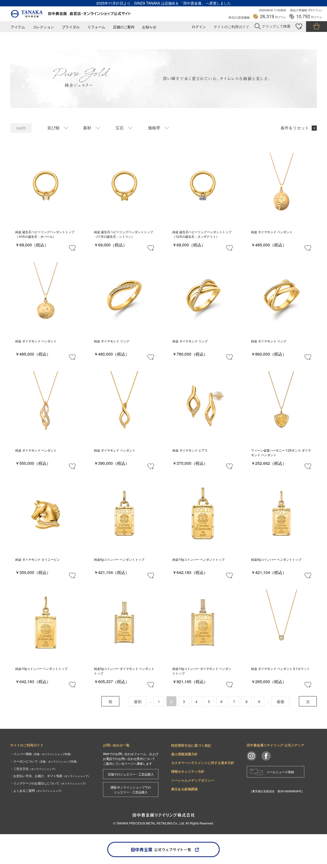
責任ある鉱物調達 (184, 788)
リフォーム (96, 26)
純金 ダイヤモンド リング (111, 341)
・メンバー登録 (41, 754)
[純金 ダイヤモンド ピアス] (203, 404)
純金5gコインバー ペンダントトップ (119, 559)
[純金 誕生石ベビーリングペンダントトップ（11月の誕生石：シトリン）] (124, 186)
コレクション (43, 26)
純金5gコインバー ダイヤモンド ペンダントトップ (124, 670)
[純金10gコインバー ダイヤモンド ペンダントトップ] (203, 623)
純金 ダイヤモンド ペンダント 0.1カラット (280, 668)
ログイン (199, 26)
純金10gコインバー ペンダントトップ (198, 559)
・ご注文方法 (33, 768)
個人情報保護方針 (184, 754)
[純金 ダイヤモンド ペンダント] (281, 186)
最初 (138, 701)
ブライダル (71, 26)
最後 (280, 701)
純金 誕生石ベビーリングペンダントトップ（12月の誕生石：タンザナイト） (201, 234)
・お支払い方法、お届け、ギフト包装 (50, 775)
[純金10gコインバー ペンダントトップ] (203, 513)
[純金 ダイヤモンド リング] (124, 295)
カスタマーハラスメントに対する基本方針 (202, 762)
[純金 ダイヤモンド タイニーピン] (46, 513)
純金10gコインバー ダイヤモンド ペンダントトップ (201, 670)
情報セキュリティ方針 (187, 771)
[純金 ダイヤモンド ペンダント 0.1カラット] (281, 623)
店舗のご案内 (123, 26)
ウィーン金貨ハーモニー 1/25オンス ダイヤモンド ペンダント (281, 452)
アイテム (18, 26)
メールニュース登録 (280, 772)
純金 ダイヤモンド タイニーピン (37, 559)
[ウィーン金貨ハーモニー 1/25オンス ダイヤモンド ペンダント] (281, 404)
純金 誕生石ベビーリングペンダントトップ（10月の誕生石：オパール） (44, 234)
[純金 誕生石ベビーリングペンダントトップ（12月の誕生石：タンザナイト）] (203, 186)
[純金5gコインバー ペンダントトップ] (124, 513)
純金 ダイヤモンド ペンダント (272, 232)
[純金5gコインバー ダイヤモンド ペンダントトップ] (124, 623)
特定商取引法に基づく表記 (191, 745)
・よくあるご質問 (36, 790)
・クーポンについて (44, 761)
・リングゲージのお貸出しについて (48, 783)
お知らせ (149, 26)
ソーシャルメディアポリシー (192, 780)
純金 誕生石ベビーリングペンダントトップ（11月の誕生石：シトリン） (123, 234)
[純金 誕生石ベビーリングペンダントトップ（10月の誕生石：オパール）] (46, 186)
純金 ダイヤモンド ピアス (190, 450)
